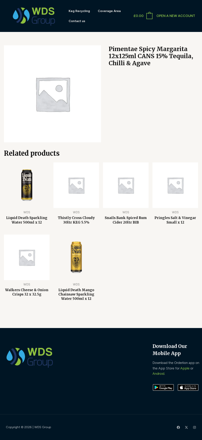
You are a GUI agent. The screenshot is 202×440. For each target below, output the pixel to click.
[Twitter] (186, 427)
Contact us (77, 21)
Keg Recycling (79, 11)
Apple (185, 368)
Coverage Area (109, 11)
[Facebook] (178, 427)
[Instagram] (194, 427)
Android (158, 374)
